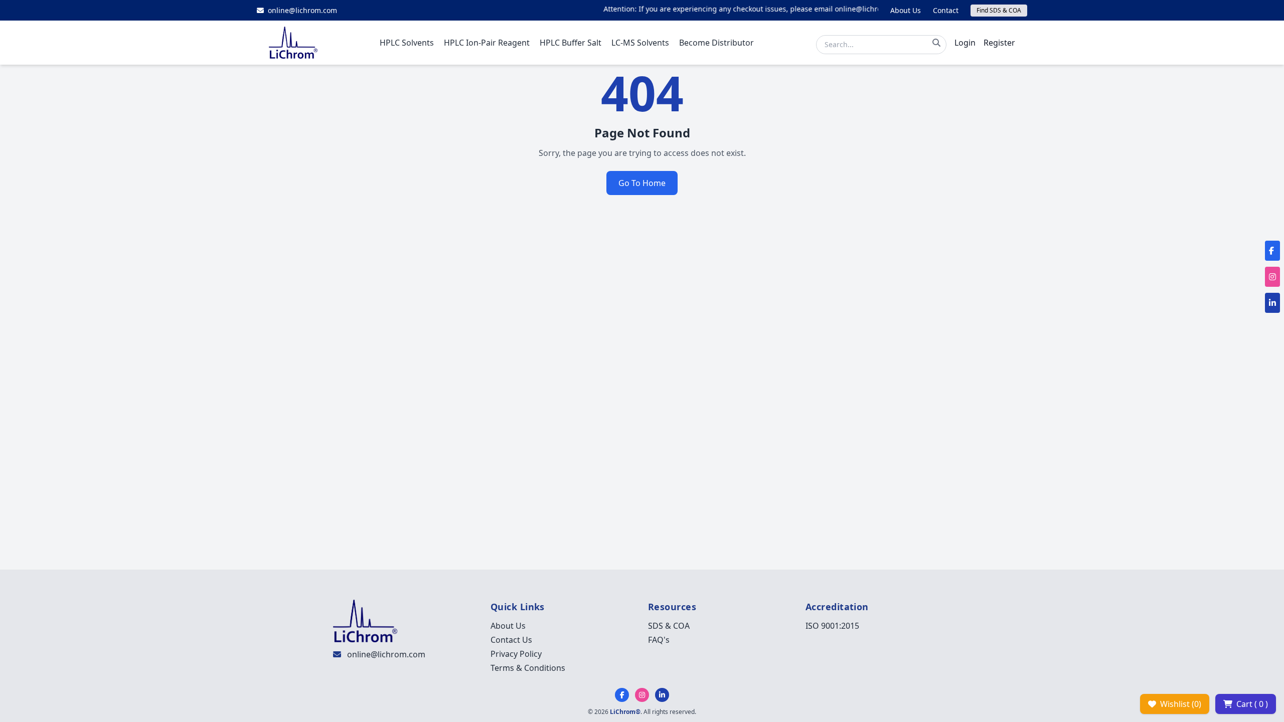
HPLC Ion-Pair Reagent (487, 42)
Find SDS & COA (999, 10)
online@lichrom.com (386, 654)
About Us (905, 10)
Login (965, 42)
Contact (945, 10)
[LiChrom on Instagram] (642, 695)
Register (999, 42)
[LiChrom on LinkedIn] (662, 695)
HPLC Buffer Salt (570, 42)
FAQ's (659, 639)
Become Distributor (716, 42)
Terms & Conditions (528, 667)
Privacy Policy (516, 653)
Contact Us (511, 639)
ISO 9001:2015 (832, 625)
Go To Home (642, 183)
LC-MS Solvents (640, 42)
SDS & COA (669, 625)
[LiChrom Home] (293, 43)
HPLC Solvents (407, 42)
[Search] (936, 43)
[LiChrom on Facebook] (622, 695)
